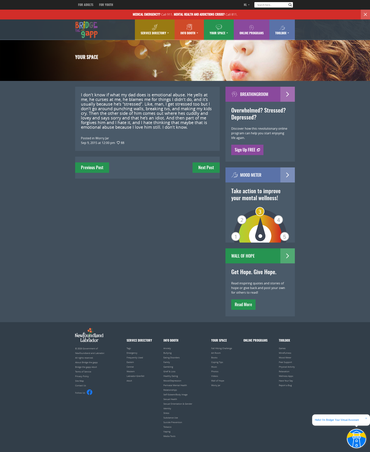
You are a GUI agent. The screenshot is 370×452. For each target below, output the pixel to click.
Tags (129, 348)
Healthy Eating (170, 376)
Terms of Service (83, 371)
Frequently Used (135, 357)
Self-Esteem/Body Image (175, 394)
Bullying (167, 352)
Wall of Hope (217, 380)
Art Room (216, 352)
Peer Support (285, 362)
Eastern (130, 362)
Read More (243, 305)
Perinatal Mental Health (175, 385)
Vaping (166, 431)
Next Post (206, 168)
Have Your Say (286, 380)
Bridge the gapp (86, 29)
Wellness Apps (286, 376)
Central (130, 366)
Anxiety (167, 348)
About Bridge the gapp (86, 362)
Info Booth (188, 33)
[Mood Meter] (260, 219)
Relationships (170, 389)
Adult (129, 380)
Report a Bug (285, 385)
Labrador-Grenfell (135, 376)
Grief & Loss (169, 371)
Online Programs (252, 33)
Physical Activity (287, 366)
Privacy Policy (82, 376)
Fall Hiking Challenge (221, 348)
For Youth (106, 5)
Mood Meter (285, 357)
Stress (166, 413)
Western (131, 371)
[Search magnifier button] (290, 5)
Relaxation (284, 371)
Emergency (132, 352)
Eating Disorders (171, 357)
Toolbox (281, 33)
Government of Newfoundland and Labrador (89, 335)
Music (214, 366)
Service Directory (154, 33)
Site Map (79, 380)
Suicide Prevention (172, 422)
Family (166, 362)
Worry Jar (215, 385)
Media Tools (169, 436)
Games (282, 348)
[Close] (365, 14)
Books (214, 357)
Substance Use (170, 417)
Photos (214, 371)
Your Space (218, 33)
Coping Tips (217, 362)
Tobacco (167, 426)
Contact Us (80, 385)
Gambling (168, 366)
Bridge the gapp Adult (86, 366)
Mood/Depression (172, 380)
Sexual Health (170, 399)
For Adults (85, 5)
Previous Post (92, 168)
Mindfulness (285, 352)
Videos (214, 376)
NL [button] (246, 5)
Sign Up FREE (245, 150)
